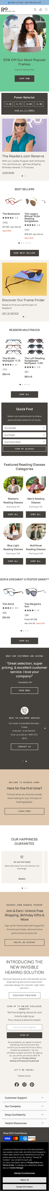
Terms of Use (8, 1165)
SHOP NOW (24, 78)
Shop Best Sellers (24, 253)
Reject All (24, 1180)
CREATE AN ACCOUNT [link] (24, 942)
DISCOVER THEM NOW (24, 995)
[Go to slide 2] (24, 888)
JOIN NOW (8, 172)
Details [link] (22, 878)
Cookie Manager (16, 1168)
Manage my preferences (24, 1173)
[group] (24, 1098)
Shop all (24, 641)
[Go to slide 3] (26, 888)
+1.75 (18, 104)
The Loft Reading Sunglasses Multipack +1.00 (34, 360)
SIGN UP (24, 1035)
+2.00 (29, 104)
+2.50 (39, 104)
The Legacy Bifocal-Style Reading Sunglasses (32, 217)
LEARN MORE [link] (24, 811)
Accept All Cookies (24, 1186)
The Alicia (8, 604)
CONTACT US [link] (24, 746)
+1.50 (8, 104)
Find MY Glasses (24, 449)
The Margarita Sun (32, 605)
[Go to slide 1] (22, 888)
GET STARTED (10, 313)
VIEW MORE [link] (24, 690)
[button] (34, 9)
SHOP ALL (24, 394)
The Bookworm (11, 214)
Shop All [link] (13, 514)
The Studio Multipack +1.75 (11, 359)
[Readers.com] (8, 10)
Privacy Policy (33, 1162)
